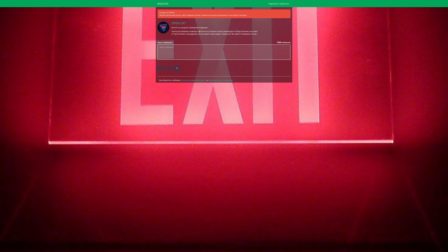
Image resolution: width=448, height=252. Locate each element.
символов (283, 42)
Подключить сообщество (278, 3)
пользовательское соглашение (220, 80)
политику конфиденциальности (193, 80)
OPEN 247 (179, 23)
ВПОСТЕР (163, 3)
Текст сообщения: (165, 42)
